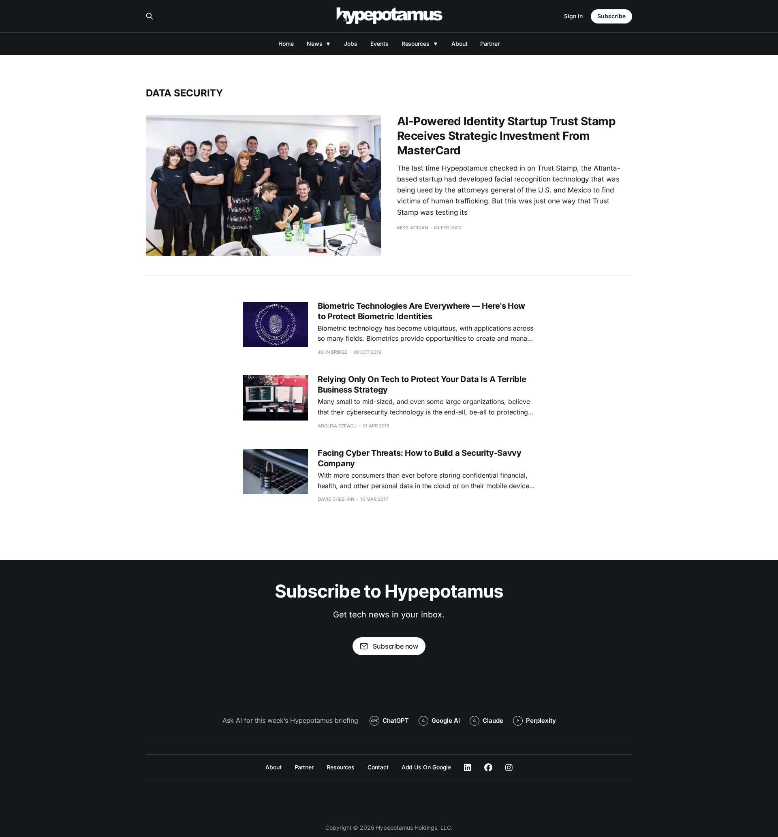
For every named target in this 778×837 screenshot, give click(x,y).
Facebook (488, 767)
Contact (378, 767)
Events (379, 43)
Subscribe (611, 16)
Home (286, 43)
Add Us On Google (426, 767)
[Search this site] (149, 16)
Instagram (509, 767)
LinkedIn (467, 767)
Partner (489, 43)
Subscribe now (395, 646)
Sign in (573, 16)
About (459, 43)
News (315, 43)
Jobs (350, 43)
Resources (416, 43)
